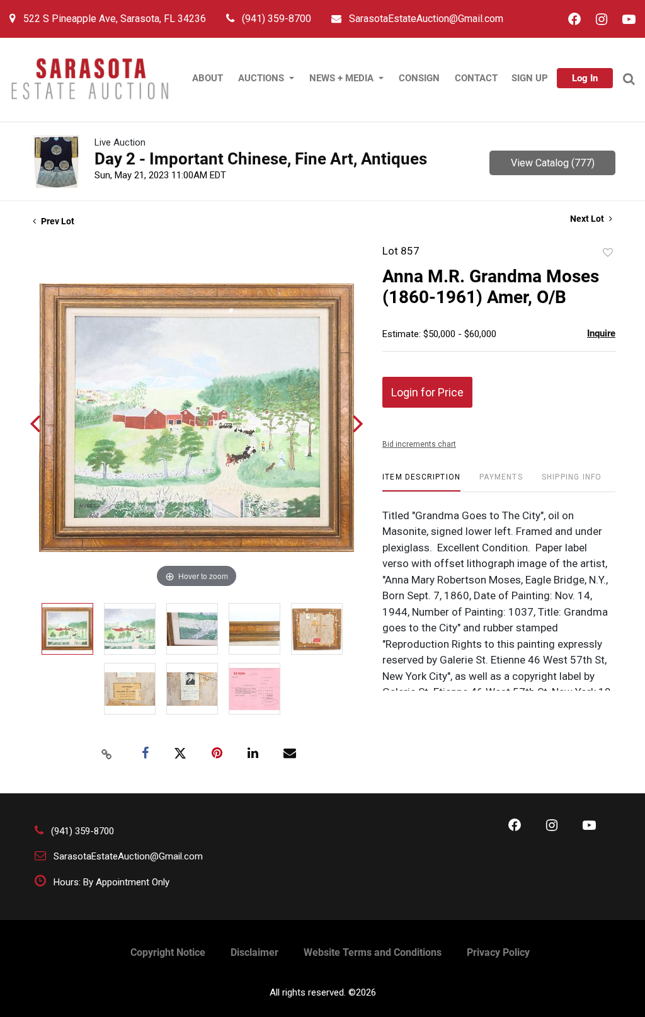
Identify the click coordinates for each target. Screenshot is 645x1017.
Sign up (529, 78)
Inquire (601, 333)
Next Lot (588, 219)
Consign (419, 78)
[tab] (421, 482)
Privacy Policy (498, 952)
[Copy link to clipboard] (107, 753)
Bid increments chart (419, 444)
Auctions (262, 78)
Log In (585, 78)
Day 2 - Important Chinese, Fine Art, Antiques (260, 158)
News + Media (342, 78)
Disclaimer (254, 952)
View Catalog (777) (553, 163)
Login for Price (427, 392)
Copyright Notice (167, 952)
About (207, 78)
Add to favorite (607, 253)
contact (476, 78)
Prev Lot (56, 221)
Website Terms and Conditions (373, 952)
